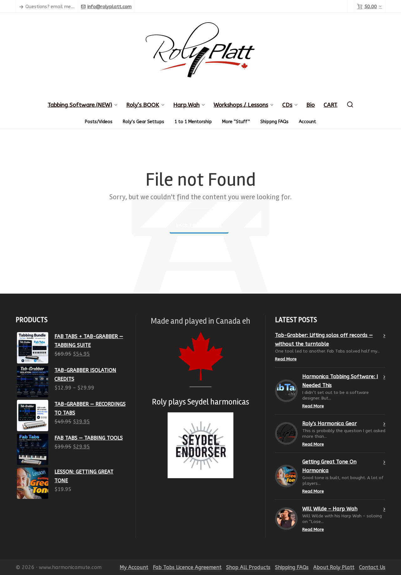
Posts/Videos (98, 121)
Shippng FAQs (274, 121)
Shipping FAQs (292, 567)
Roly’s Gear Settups (143, 121)
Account (307, 121)
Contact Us (372, 567)
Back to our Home (199, 225)
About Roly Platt (333, 567)
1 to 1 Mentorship (193, 121)
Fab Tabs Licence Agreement (187, 567)
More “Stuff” (236, 121)
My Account (134, 567)
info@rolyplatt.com (109, 6)
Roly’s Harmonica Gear (329, 423)
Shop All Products (248, 567)
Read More (286, 359)
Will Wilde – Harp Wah (329, 509)
